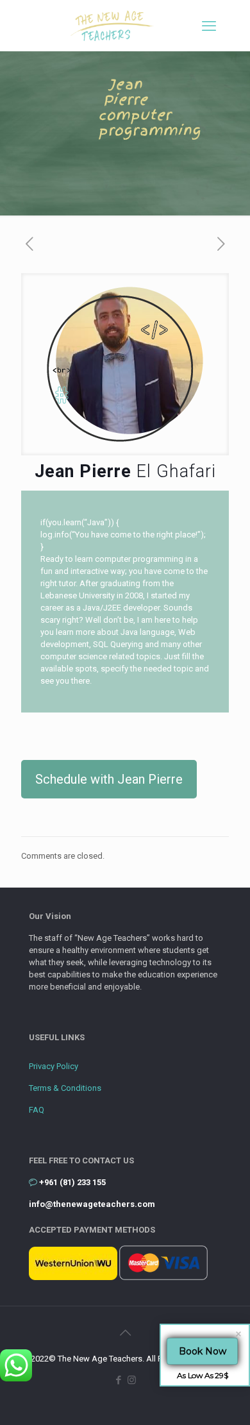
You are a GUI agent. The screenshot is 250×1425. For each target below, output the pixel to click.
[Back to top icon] (125, 1332)
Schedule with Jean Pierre (109, 779)
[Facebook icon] (118, 1380)
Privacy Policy (53, 1066)
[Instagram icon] (132, 1380)
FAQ (36, 1110)
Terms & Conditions (65, 1088)
